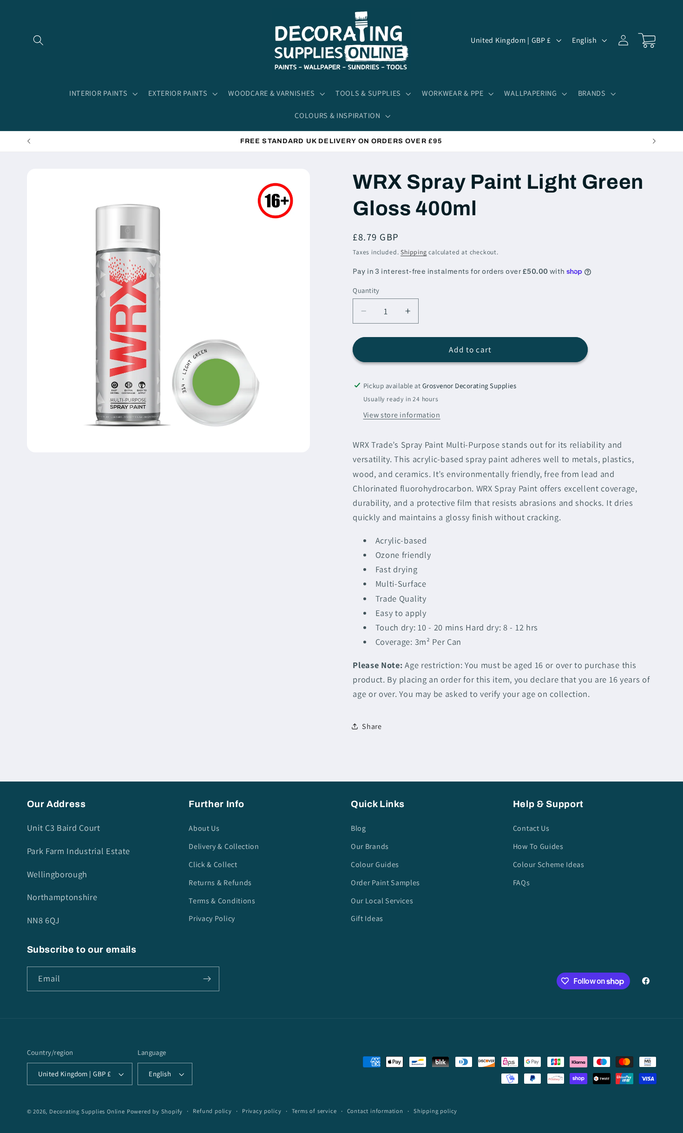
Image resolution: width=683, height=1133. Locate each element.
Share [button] (371, 726)
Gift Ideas (367, 918)
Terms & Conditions (222, 901)
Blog (358, 828)
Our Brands (370, 846)
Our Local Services (382, 901)
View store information (401, 415)
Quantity (366, 290)
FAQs (521, 883)
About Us (204, 828)
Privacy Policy (212, 918)
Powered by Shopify (155, 1111)
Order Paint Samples (385, 883)
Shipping (414, 252)
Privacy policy (261, 1111)
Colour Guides (375, 864)
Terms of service (314, 1111)
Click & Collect (213, 864)
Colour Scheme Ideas (548, 864)
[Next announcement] (654, 141)
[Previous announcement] (29, 141)
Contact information (375, 1111)
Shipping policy (435, 1111)
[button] (39, 40)
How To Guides (538, 846)
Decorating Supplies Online (87, 1111)
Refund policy (212, 1111)
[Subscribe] (207, 979)
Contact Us (531, 828)
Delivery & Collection (224, 846)
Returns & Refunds (220, 883)
